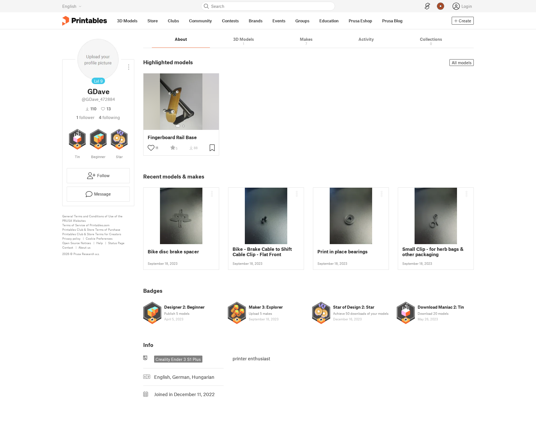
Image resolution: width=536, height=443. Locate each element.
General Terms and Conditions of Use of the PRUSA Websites (92, 218)
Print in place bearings (342, 251)
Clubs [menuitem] (173, 20)
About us (84, 247)
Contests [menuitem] (230, 20)
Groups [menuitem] (302, 20)
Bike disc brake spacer (173, 251)
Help (99, 243)
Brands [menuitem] (255, 20)
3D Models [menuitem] (127, 20)
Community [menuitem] (200, 20)
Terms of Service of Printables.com (85, 225)
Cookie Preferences (99, 238)
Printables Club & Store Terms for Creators (91, 234)
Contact (67, 247)
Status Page (116, 243)
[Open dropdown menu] (128, 64)
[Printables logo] (84, 21)
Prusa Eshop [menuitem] (360, 20)
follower (85, 117)
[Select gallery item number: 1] (178, 126)
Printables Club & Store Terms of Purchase (91, 229)
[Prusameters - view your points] (440, 6)
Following (109, 117)
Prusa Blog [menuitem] (392, 20)
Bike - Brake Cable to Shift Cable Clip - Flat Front (262, 251)
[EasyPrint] (427, 6)
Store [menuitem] (152, 20)
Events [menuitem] (278, 20)
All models (462, 62)
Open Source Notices (76, 243)
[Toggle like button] (151, 147)
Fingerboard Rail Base (172, 137)
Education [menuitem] (329, 20)
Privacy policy (71, 238)
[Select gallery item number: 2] (183, 126)
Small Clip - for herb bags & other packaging (432, 251)
